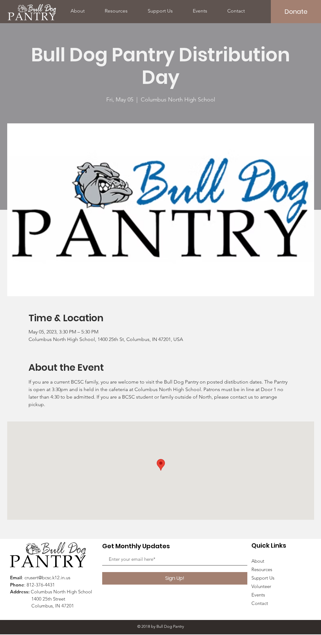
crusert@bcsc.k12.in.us (47, 578)
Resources (261, 569)
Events (258, 595)
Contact (259, 603)
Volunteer (261, 586)
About (257, 561)
